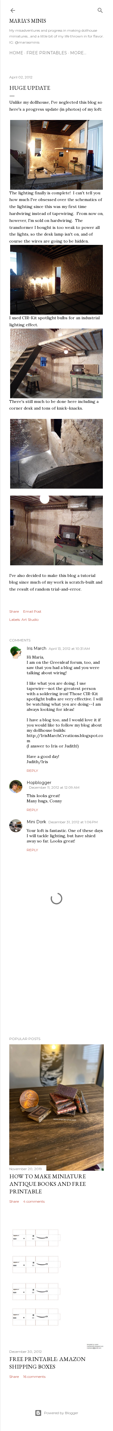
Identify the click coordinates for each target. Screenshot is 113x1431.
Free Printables (46, 52)
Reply (32, 770)
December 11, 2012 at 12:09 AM (54, 787)
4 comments (34, 1201)
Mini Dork (36, 821)
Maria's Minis (27, 20)
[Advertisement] (56, 985)
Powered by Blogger (61, 1413)
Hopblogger (39, 782)
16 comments (34, 1376)
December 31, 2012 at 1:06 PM (73, 822)
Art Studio (30, 619)
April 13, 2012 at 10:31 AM (69, 648)
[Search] (100, 9)
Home (16, 52)
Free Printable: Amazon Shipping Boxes (47, 1362)
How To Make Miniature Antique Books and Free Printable (47, 1183)
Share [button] (14, 611)
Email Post (32, 611)
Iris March (36, 648)
